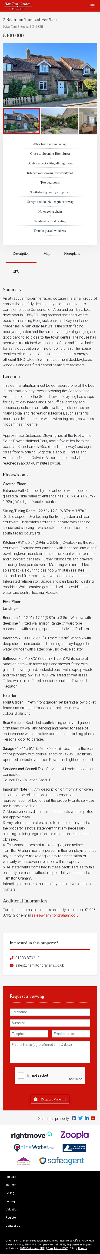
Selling (10, 1193)
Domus (82, 1248)
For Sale (11, 1177)
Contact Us (13, 1225)
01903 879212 (27, 958)
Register (11, 1217)
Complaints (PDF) (57, 1248)
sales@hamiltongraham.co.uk (56, 915)
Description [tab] (21, 253)
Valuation (12, 1209)
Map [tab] (46, 253)
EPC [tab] (16, 271)
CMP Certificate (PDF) (32, 1248)
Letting (10, 1201)
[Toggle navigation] (92, 5)
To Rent (11, 1185)
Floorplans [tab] (72, 253)
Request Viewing (53, 1099)
